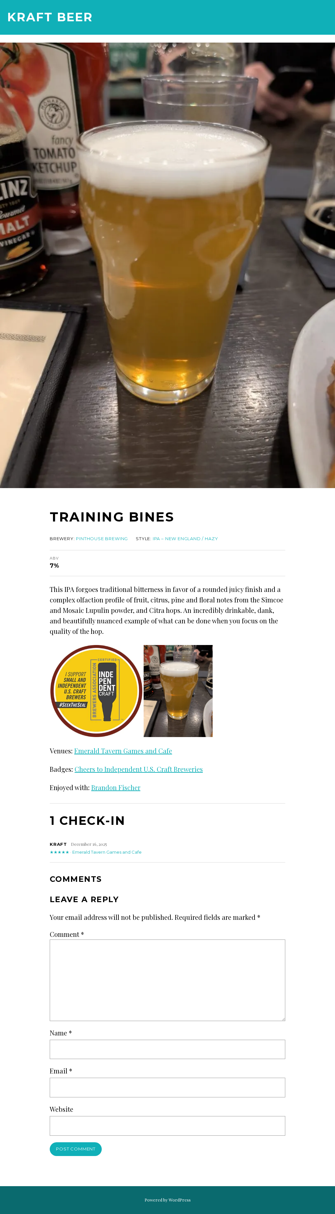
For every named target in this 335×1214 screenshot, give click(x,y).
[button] (96, 691)
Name (61, 1032)
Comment (67, 934)
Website (61, 1109)
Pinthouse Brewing (102, 538)
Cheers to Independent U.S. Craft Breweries (139, 769)
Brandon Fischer (115, 787)
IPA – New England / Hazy (185, 538)
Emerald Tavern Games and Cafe (123, 750)
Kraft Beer (50, 17)
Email (61, 1070)
